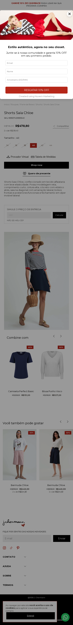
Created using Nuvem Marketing (36, 96)
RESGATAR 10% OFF (36, 90)
